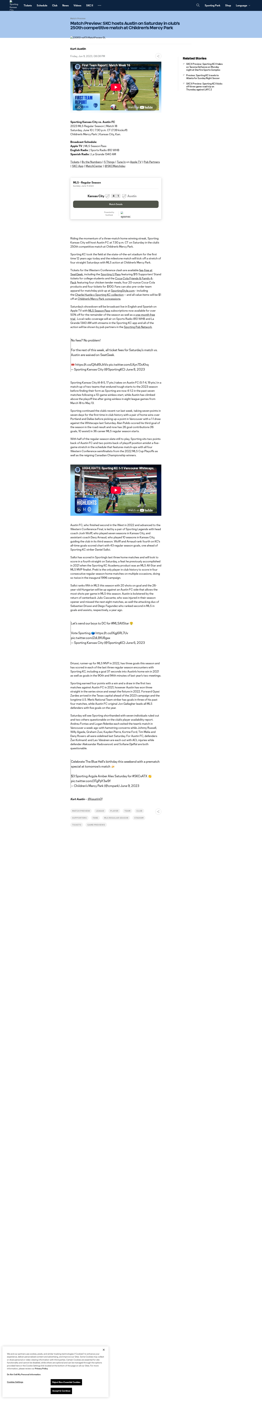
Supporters (79, 818)
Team (127, 811)
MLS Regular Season (116, 818)
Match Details (116, 204)
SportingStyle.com (123, 290)
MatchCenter (94, 166)
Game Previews (96, 825)
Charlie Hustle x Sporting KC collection (99, 294)
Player (114, 811)
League (100, 811)
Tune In (121, 162)
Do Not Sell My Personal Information (24, 1374)
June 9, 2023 (129, 786)
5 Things (109, 162)
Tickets (74, 162)
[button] (99, 5)
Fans (95, 818)
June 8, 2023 (135, 369)
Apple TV (135, 162)
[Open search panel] (198, 5)
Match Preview (81, 811)
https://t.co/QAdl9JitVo (91, 364)
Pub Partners (152, 162)
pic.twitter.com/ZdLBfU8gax (90, 638)
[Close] (103, 1349)
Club (139, 811)
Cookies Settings (15, 1382)
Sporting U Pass (111, 274)
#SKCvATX (139, 776)
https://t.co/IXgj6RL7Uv (112, 633)
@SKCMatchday (115, 166)
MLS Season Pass (99, 310)
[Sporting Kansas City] (15, 5)
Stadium (139, 818)
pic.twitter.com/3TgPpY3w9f (91, 781)
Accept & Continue (61, 1391)
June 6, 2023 (135, 642)
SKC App (77, 166)
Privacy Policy (41, 1368)
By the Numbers (92, 162)
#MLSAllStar (120, 623)
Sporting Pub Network (138, 327)
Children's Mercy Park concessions (99, 298)
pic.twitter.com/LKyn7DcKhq (129, 364)
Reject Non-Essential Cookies (66, 1382)
